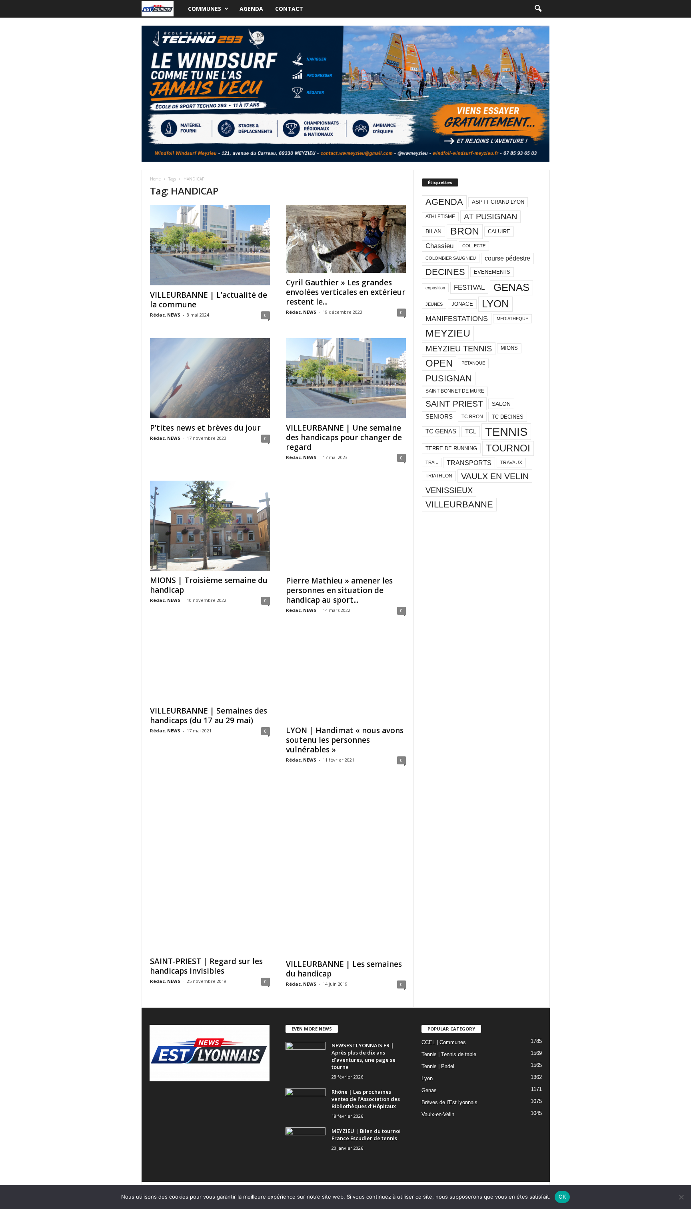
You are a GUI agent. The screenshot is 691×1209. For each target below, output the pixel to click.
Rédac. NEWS (165, 315)
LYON (495, 303)
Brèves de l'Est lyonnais (449, 1102)
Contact (289, 8)
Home (155, 179)
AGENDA (444, 202)
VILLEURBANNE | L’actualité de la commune (208, 300)
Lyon (427, 1078)
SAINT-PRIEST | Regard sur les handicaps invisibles (206, 966)
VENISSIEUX (449, 490)
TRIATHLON (438, 476)
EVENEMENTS (492, 272)
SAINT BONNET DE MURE (454, 391)
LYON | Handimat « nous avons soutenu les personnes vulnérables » (344, 740)
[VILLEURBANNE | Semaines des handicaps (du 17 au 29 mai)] (210, 667)
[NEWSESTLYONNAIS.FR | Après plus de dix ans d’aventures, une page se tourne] (306, 1057)
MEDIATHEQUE (512, 318)
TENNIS (506, 431)
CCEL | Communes (443, 1042)
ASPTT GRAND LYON (498, 202)
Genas (429, 1090)
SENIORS (439, 416)
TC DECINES (507, 417)
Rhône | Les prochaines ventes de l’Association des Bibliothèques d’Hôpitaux (366, 1099)
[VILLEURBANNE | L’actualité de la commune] (210, 245)
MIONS (509, 348)
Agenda (251, 8)
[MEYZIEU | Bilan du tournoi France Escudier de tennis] (306, 1142)
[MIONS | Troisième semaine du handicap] (210, 526)
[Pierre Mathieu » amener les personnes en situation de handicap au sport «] (346, 526)
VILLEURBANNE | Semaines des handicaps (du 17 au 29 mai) (208, 716)
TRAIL (431, 462)
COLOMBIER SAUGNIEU (450, 258)
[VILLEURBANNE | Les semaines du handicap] (346, 869)
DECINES (445, 272)
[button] (538, 9)
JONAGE (462, 304)
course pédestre (507, 258)
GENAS (511, 287)
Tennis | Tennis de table (448, 1054)
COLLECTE (473, 245)
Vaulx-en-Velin (437, 1114)
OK (562, 1196)
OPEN (439, 363)
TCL (470, 431)
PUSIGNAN (448, 378)
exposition (435, 287)
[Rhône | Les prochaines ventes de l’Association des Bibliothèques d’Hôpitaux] (306, 1103)
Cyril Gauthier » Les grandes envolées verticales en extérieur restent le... (345, 292)
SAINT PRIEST (454, 403)
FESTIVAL (469, 287)
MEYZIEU (447, 333)
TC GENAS (440, 431)
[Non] (681, 1197)
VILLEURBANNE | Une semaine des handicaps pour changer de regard (344, 437)
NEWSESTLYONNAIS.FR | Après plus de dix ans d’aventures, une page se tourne (363, 1056)
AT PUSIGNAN (490, 216)
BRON (464, 231)
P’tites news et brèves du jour (205, 428)
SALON (501, 404)
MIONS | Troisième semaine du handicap (209, 585)
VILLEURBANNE (459, 504)
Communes (204, 8)
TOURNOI (508, 448)
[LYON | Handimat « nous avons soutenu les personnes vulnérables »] (346, 677)
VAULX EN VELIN (495, 476)
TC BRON (472, 416)
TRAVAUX (511, 462)
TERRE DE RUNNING (451, 448)
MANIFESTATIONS (456, 319)
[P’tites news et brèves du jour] (210, 378)
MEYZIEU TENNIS (458, 348)
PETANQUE (473, 363)
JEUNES (434, 304)
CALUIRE (499, 232)
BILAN (433, 232)
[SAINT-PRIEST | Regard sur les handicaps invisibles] (210, 867)
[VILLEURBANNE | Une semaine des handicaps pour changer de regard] (346, 378)
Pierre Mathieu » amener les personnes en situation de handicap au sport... (339, 590)
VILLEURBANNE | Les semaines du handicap (344, 969)
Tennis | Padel (437, 1066)
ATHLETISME (440, 216)
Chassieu (439, 246)
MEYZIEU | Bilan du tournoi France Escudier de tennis (366, 1134)
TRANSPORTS (469, 462)
